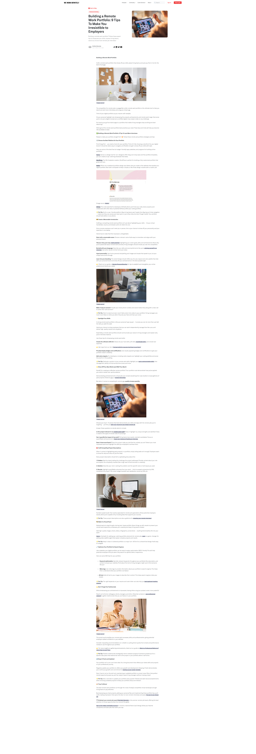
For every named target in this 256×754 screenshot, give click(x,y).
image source (100, 103)
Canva (98, 536)
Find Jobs (124, 2)
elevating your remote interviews (142, 518)
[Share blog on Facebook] (121, 47)
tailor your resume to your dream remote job (123, 424)
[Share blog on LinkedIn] (116, 47)
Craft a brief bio (115, 242)
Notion (107, 203)
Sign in (169, 2)
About (149, 2)
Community (132, 2)
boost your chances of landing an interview (126, 439)
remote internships (120, 377)
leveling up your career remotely (132, 670)
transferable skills (141, 341)
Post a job (177, 2)
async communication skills (146, 361)
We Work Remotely (123, 700)
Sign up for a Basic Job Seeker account (107, 705)
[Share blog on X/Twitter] (119, 47)
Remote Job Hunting (93, 11)
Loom (143, 536)
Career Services (141, 2)
